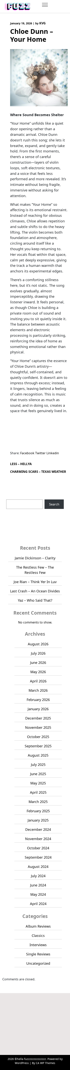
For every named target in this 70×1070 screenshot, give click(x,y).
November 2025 (38, 727)
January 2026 (38, 709)
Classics (38, 935)
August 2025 (38, 755)
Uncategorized (38, 963)
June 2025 (38, 773)
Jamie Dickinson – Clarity (35, 558)
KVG (42, 23)
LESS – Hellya (21, 464)
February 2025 (38, 811)
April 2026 (38, 681)
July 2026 (38, 653)
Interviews (38, 944)
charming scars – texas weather (38, 472)
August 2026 (38, 644)
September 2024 (38, 857)
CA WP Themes (45, 1063)
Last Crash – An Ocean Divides (35, 591)
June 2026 (38, 662)
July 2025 (38, 764)
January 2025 (38, 820)
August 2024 (38, 866)
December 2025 (38, 718)
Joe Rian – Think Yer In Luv (35, 581)
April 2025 (38, 792)
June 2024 (38, 885)
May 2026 (38, 671)
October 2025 (38, 736)
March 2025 (38, 801)
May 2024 (38, 894)
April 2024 (38, 903)
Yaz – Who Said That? (35, 600)
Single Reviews (38, 954)
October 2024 (38, 848)
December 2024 (38, 829)
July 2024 (38, 876)
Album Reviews (38, 926)
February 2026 (38, 699)
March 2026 (38, 690)
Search (11, 497)
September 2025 (38, 746)
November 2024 (38, 838)
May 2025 (38, 783)
